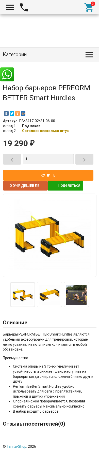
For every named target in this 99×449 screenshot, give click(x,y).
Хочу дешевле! (25, 186)
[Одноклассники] (17, 113)
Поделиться (69, 185)
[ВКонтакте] (6, 113)
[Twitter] (12, 113)
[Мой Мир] (23, 113)
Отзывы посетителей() (34, 424)
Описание (15, 323)
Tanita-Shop (16, 446)
